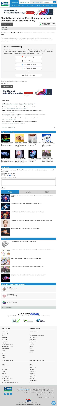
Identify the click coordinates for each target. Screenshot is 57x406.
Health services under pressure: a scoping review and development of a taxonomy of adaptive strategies (23, 114)
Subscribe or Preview (12, 289)
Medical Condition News (12, 81)
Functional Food (5, 333)
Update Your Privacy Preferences (46, 395)
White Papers (5, 339)
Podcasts (4, 355)
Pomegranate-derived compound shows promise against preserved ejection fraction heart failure (32, 195)
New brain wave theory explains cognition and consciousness (25, 228)
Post (3, 187)
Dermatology (10, 294)
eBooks (3, 352)
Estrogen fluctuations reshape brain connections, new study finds (26, 203)
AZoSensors (32, 373)
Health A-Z (4, 337)
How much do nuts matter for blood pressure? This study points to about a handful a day (21, 144)
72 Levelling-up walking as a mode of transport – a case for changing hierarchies (18, 106)
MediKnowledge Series (7, 344)
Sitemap (4, 371)
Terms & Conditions (6, 376)
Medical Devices (5, 348)
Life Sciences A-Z (33, 337)
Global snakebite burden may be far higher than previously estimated (27, 266)
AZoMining (32, 375)
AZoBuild (32, 378)
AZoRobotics (32, 371)
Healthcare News (23, 81)
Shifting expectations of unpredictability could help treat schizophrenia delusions (48, 144)
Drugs (3, 350)
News (3, 335)
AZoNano (32, 366)
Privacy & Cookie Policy (7, 378)
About (3, 364)
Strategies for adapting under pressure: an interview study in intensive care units (18, 103)
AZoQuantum (33, 376)
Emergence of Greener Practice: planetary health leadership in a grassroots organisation (19, 117)
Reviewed (6, 29)
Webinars (32, 344)
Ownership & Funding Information (10, 382)
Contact (3, 375)
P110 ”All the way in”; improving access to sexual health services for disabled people (19, 121)
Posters (3, 353)
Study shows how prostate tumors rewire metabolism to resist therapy (27, 211)
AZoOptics (32, 369)
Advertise (4, 373)
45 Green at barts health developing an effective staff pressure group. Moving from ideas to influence (22, 110)
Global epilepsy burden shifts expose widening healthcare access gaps (47, 160)
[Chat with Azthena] (53, 403)
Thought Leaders (6, 341)
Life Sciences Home (24, 2)
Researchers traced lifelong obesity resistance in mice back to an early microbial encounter (32, 249)
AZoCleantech (33, 367)
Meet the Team (5, 366)
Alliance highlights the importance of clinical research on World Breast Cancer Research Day (21, 161)
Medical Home (14, 2)
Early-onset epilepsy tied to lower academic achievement (35, 160)
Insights (4, 343)
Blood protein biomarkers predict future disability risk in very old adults (7, 144)
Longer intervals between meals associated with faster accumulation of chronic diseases (31, 220)
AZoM (31, 364)
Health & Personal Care (7, 346)
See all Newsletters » (6, 307)
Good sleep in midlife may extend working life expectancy (35, 144)
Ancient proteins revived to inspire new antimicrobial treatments (26, 258)
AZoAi (31, 382)
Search (3, 367)
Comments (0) (4, 83)
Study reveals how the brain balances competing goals (23, 241)
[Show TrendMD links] (54, 127)
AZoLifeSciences (33, 380)
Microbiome (10, 301)
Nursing (9, 287)
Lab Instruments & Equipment (37, 335)
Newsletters (5, 369)
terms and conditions (25, 389)
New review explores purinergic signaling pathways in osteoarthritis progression (7, 161)
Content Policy (5, 380)
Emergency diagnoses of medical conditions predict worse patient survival (28, 275)
